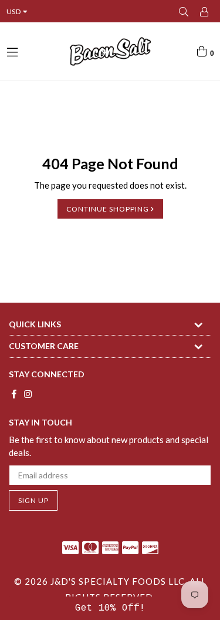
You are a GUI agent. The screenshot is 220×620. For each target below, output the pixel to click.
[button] (110, 608)
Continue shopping (108, 209)
